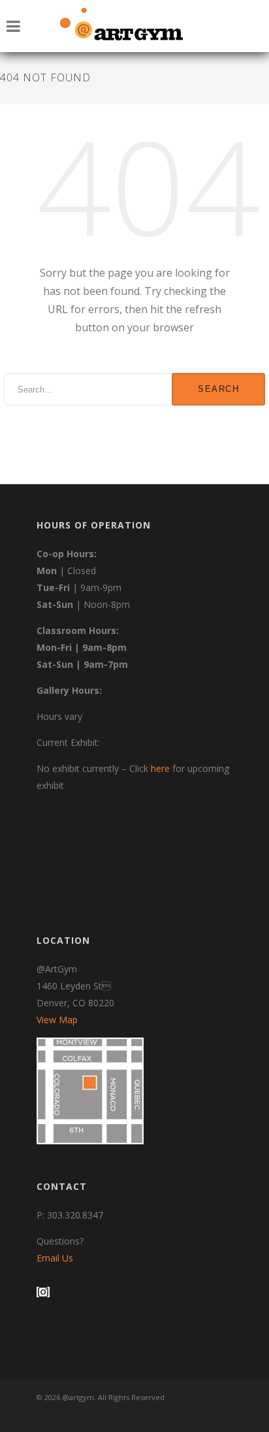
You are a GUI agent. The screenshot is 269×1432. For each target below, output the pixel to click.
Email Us (55, 1258)
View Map (57, 1019)
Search (218, 389)
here (160, 768)
